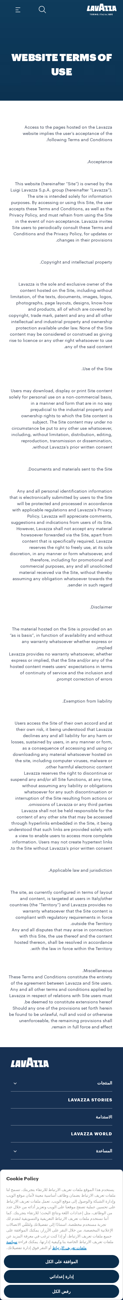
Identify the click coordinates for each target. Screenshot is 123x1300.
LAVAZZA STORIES (90, 1100)
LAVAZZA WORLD (91, 1134)
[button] (42, 9)
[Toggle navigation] (18, 9)
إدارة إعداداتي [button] (62, 1276)
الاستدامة (104, 1117)
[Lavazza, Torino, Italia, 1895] (102, 9)
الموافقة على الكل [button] (61, 1261)
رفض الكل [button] (61, 1291)
